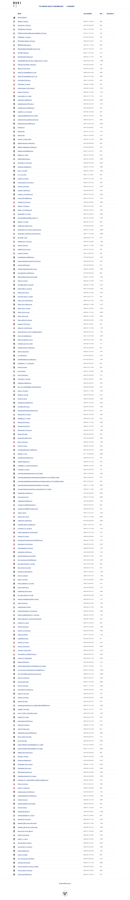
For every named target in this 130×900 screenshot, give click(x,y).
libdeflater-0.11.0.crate (24, 418)
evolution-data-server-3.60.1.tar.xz (27, 269)
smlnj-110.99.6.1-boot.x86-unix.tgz (27, 713)
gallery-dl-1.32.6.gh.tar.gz (25, 328)
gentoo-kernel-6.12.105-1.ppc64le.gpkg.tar (30, 332)
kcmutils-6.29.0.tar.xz (24, 406)
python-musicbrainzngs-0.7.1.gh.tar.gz (28, 615)
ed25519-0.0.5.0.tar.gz (24, 249)
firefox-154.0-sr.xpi (23, 316)
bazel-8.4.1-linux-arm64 (24, 139)
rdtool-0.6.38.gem (23, 634)
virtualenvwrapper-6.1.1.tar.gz (26, 815)
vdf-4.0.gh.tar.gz (22, 807)
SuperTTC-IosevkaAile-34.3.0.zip (27, 72)
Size (101, 13)
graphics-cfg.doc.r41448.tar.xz (26, 348)
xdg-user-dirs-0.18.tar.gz (24, 843)
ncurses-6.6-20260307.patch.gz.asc (28, 509)
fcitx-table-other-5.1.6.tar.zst (25, 285)
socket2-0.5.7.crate (23, 717)
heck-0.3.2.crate (22, 367)
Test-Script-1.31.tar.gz (24, 84)
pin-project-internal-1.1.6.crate (26, 564)
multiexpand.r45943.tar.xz (25, 501)
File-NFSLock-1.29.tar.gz (25, 29)
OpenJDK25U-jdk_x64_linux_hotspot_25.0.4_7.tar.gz (32, 61)
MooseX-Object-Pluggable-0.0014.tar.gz (29, 49)
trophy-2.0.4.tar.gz (23, 784)
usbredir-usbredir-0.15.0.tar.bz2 (26, 803)
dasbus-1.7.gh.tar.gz (23, 206)
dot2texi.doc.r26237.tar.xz (25, 226)
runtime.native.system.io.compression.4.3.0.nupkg (32, 666)
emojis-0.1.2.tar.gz (23, 253)
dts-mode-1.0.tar (22, 237)
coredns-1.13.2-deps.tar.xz (25, 194)
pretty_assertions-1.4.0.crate (26, 583)
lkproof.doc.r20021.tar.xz (25, 438)
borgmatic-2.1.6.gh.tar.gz (25, 163)
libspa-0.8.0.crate (23, 434)
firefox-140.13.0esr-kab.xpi (25, 300)
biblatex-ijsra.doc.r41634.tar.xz (26, 143)
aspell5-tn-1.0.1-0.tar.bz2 (25, 112)
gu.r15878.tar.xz (22, 355)
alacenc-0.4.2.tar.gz (23, 92)
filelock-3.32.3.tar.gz (23, 292)
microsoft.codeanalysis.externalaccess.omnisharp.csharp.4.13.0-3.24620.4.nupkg (40, 481)
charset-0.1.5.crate (23, 178)
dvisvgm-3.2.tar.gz (23, 245)
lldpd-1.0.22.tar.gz (23, 442)
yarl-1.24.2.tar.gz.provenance (26, 858)
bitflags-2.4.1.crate (23, 155)
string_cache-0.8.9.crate (24, 737)
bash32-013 (21, 127)
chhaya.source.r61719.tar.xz (26, 182)
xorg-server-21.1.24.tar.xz (25, 847)
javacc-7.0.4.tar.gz (23, 391)
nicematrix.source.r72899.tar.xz (26, 524)
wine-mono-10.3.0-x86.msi (25, 831)
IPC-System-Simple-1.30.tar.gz (26, 41)
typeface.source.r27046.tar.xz (26, 792)
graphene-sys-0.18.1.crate (25, 344)
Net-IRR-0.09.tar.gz (23, 53)
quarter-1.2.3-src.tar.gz (24, 630)
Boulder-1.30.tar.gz (23, 21)
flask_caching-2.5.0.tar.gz (25, 320)
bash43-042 (21, 131)
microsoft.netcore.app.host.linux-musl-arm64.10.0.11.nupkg (34, 489)
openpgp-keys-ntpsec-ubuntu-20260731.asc (30, 540)
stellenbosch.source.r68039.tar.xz (27, 733)
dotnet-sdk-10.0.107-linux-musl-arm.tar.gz (29, 230)
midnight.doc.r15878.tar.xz (25, 493)
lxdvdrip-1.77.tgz (22, 454)
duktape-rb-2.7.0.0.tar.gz (25, 241)
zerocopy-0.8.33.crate (24, 862)
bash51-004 (21, 135)
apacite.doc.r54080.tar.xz (25, 100)
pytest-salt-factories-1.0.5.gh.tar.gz (27, 611)
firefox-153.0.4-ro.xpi (23, 312)
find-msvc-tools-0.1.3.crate (25, 296)
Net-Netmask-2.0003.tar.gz (25, 57)
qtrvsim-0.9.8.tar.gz (23, 627)
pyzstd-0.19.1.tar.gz (23, 623)
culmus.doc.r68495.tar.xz (25, 198)
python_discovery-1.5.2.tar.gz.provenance (29, 619)
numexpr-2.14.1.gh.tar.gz (25, 528)
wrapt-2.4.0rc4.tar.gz (23, 835)
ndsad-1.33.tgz (22, 513)
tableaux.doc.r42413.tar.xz (25, 752)
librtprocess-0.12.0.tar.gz (25, 430)
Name (19, 13)
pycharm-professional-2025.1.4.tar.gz (28, 599)
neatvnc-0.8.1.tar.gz (23, 517)
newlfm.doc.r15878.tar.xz (25, 520)
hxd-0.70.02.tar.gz (23, 375)
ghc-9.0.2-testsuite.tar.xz (25, 336)
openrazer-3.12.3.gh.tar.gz (25, 544)
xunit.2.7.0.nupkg (22, 855)
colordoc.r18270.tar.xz (24, 190)
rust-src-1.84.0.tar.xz (23, 678)
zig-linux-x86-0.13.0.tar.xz (25, 870)
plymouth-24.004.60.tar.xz (25, 572)
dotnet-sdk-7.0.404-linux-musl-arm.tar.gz (29, 233)
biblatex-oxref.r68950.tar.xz (25, 151)
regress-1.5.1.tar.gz (23, 642)
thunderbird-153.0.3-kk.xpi (25, 764)
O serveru (70, 6)
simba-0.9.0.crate (23, 701)
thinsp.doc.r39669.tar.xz (24, 760)
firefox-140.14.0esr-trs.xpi (25, 304)
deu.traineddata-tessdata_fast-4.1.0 (28, 218)
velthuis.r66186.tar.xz (24, 811)
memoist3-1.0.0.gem (23, 469)
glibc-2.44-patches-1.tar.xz (25, 340)
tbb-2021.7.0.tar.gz (23, 756)
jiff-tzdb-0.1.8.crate (23, 395)
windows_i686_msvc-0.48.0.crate (27, 823)
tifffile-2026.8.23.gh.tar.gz (25, 772)
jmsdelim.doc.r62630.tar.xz (25, 402)
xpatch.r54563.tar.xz (23, 851)
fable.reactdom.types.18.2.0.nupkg (27, 277)
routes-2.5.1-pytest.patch (25, 658)
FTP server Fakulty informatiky (51, 6)
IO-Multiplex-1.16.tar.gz (24, 37)
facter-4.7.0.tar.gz (23, 281)
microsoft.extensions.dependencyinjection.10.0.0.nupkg (33, 485)
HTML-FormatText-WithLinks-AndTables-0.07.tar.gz (32, 33)
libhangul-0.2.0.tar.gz (24, 422)
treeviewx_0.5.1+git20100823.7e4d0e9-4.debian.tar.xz (33, 780)
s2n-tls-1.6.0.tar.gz (23, 686)
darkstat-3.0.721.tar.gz (24, 202)
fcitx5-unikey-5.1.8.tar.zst (25, 289)
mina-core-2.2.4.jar (23, 497)
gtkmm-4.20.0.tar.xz (23, 351)
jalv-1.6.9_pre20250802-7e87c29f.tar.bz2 (29, 387)
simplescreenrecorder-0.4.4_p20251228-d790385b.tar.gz (34, 705)
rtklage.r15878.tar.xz (23, 662)
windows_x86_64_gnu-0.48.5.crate (27, 827)
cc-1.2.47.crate (22, 174)
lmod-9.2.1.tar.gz (22, 446)
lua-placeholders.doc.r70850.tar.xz (27, 450)
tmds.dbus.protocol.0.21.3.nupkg (27, 776)
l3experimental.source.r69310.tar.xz (28, 410)
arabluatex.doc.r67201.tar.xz (26, 104)
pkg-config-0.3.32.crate (24, 568)
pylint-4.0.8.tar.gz (22, 603)
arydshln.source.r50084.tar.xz (26, 108)
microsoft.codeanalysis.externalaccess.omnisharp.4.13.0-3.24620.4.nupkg (38, 477)
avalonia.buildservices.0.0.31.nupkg (28, 116)
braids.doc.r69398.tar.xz (24, 167)
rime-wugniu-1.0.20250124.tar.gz (27, 654)
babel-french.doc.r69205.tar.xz (26, 123)
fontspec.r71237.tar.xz (24, 324)
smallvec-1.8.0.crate (23, 709)
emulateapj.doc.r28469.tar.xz (26, 257)
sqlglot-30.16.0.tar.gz (24, 725)
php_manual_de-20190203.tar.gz (27, 560)
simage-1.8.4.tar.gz (23, 697)
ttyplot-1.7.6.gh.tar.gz (24, 788)
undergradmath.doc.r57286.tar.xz (27, 796)
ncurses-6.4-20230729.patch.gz (27, 505)
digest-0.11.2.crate (23, 222)
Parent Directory (22, 17)
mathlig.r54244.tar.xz (24, 461)
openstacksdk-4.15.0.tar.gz (25, 548)
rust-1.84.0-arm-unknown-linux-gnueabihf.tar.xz (31, 670)
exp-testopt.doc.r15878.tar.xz (26, 273)
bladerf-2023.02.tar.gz (24, 159)
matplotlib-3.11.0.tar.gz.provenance (28, 465)
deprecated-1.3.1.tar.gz (24, 214)
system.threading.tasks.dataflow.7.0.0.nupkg (30, 748)
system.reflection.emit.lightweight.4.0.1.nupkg (30, 745)
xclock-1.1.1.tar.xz (23, 839)
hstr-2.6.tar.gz (21, 371)
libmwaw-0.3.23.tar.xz (24, 426)
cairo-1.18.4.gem (22, 171)
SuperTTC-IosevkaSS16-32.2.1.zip (27, 76)
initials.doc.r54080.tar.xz (24, 383)
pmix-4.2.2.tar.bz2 (23, 576)
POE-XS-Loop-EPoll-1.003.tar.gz (27, 64)
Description (110, 13)
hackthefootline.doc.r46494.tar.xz (27, 359)
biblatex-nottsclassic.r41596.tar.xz (27, 147)
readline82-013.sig (23, 638)
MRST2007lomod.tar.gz (24, 45)
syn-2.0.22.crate (22, 741)
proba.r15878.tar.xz (23, 587)
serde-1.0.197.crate (23, 693)
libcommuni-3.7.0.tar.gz (24, 414)
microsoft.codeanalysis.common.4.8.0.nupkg (30, 473)
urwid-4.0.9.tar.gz (23, 800)
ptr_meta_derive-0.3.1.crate (25, 595)
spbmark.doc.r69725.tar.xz (25, 721)
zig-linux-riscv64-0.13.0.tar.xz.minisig (28, 866)
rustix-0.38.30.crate (23, 682)
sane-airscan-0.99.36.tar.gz (25, 689)
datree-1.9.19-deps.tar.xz (25, 210)
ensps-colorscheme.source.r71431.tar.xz (29, 261)
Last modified (87, 13)
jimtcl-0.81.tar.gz (22, 399)
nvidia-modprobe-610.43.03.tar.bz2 (27, 532)
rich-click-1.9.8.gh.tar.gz (24, 650)
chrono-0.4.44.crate (23, 186)
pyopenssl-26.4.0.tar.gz (24, 607)
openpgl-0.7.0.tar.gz (23, 536)
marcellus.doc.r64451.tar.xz (25, 458)
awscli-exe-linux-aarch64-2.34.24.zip (28, 120)
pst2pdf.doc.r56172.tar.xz (25, 591)
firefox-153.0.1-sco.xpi (24, 308)
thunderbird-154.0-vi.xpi (24, 768)
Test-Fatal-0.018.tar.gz (24, 80)
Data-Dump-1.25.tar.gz (24, 25)
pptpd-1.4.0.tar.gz (23, 579)
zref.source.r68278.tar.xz (25, 874)
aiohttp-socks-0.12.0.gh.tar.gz (26, 88)
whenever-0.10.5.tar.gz (24, 819)
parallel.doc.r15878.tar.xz (25, 552)
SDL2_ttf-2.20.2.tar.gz (24, 68)
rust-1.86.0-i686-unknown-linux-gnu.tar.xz (29, 674)
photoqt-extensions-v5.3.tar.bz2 (26, 556)
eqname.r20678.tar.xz (24, 265)
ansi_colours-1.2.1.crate (24, 96)
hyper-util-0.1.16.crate (24, 379)
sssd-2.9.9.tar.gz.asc (23, 729)
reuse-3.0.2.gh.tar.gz (23, 646)
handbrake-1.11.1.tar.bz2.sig (26, 363)
